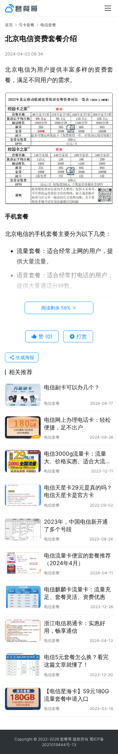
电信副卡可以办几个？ (72, 387)
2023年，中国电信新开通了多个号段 (76, 525)
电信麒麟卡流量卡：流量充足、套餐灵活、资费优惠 (77, 593)
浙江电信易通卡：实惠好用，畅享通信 (74, 627)
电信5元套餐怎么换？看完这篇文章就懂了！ (76, 661)
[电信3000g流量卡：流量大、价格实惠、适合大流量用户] (23, 461)
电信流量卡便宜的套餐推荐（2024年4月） (77, 559)
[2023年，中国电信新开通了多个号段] (23, 529)
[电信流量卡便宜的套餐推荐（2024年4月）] (23, 563)
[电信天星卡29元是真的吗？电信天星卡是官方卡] (23, 495)
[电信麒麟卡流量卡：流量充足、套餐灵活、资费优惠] (23, 597)
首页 (9, 24)
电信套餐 (52, 403)
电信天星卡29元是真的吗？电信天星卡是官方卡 (78, 491)
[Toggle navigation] (108, 8)
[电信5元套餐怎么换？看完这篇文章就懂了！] (23, 664)
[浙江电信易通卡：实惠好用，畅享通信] (23, 631)
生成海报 (24, 357)
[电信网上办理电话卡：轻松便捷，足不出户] (23, 427)
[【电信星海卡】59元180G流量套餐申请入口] (23, 699)
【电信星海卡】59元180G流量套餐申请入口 (76, 695)
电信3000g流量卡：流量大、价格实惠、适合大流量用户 (77, 457)
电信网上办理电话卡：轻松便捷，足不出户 (77, 424)
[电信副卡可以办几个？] (23, 395)
